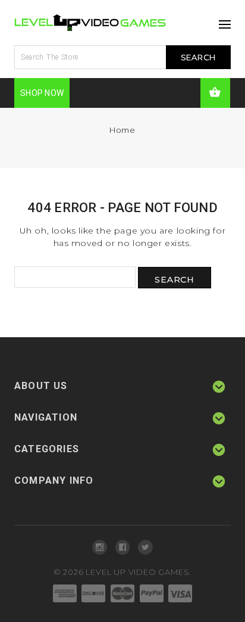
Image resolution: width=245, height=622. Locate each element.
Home (122, 130)
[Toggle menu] (222, 21)
